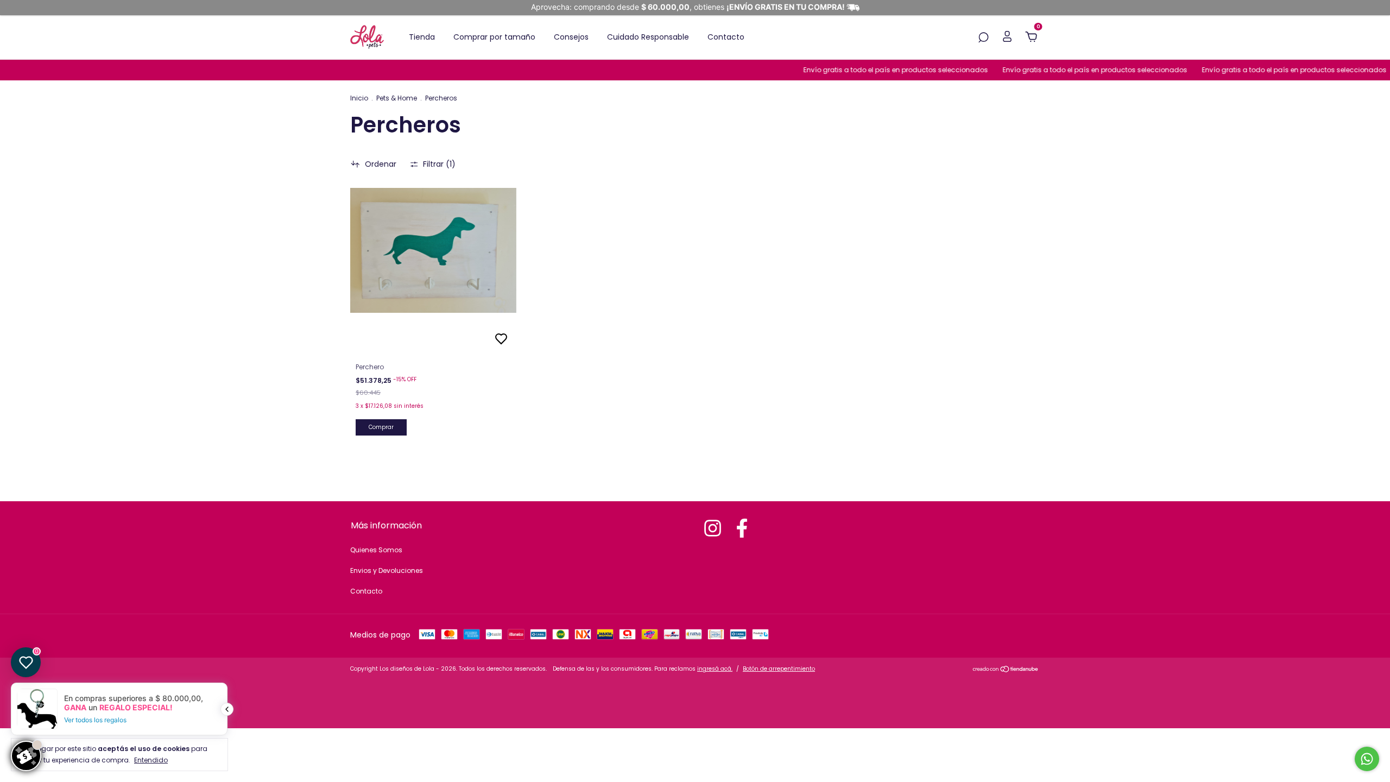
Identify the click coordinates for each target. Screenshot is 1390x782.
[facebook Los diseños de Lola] (741, 528)
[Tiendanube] (1006, 670)
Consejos (571, 36)
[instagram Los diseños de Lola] (712, 528)
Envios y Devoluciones (386, 570)
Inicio (359, 98)
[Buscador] (983, 38)
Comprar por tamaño (494, 36)
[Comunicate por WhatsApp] (1367, 759)
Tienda (422, 36)
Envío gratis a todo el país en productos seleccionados (880, 69)
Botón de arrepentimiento (779, 669)
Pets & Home (396, 98)
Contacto (725, 36)
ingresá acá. (714, 669)
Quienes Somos (376, 549)
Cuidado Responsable (648, 36)
